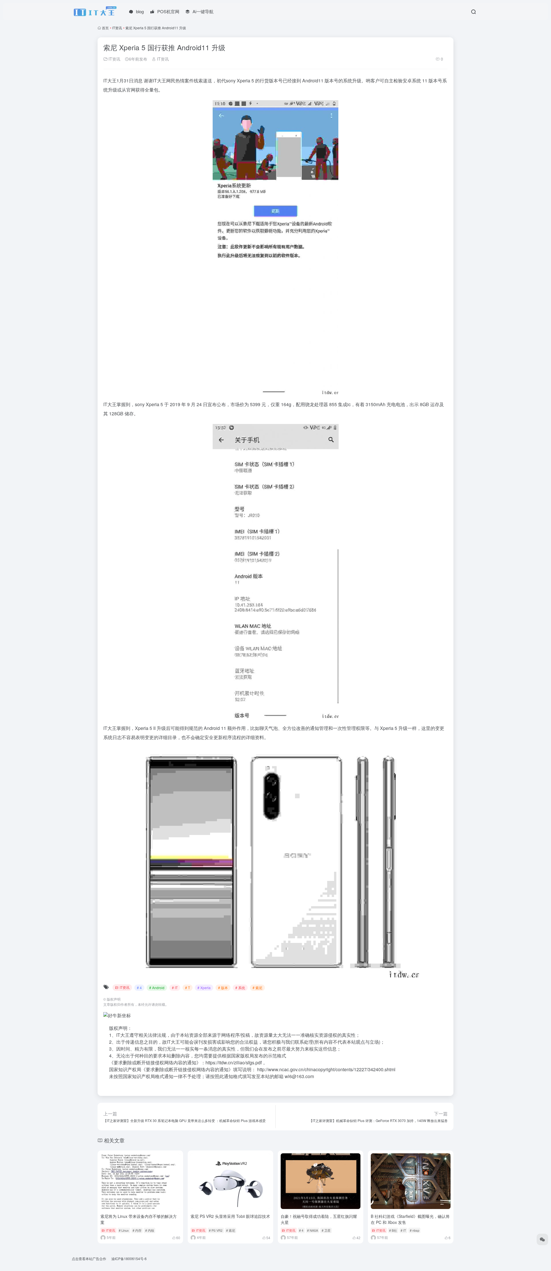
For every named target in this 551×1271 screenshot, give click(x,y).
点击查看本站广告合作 (89, 1258)
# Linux (124, 1230)
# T (187, 987)
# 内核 (149, 1230)
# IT (175, 987)
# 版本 (223, 987)
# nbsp (414, 1230)
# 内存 (137, 1230)
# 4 (139, 987)
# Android (156, 987)
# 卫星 (326, 1230)
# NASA (312, 1230)
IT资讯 (117, 27)
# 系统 (240, 987)
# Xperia (204, 987)
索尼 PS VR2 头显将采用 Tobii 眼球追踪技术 (230, 1216)
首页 (105, 27)
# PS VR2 (215, 1230)
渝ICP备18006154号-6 (129, 1258)
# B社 (393, 1230)
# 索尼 (257, 987)
